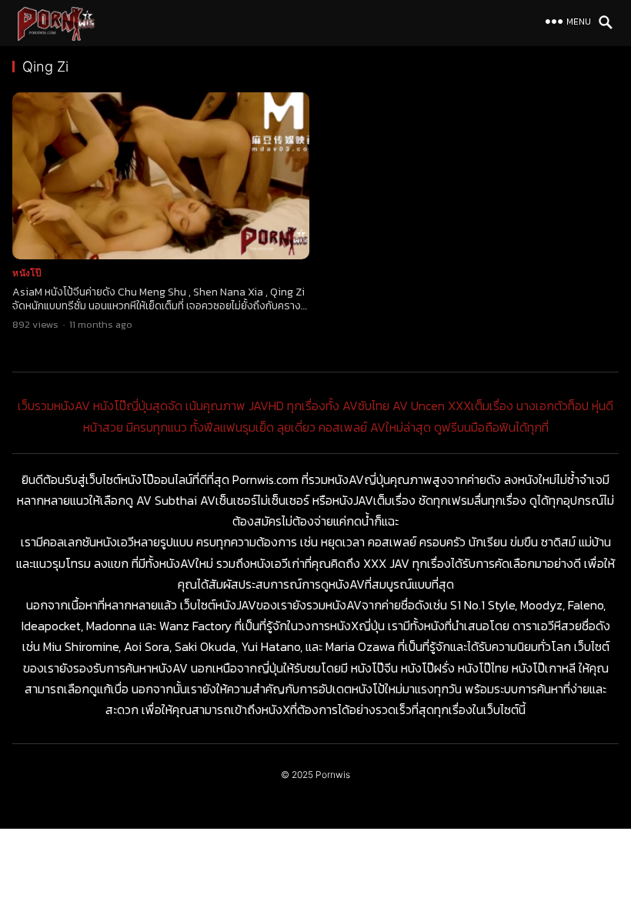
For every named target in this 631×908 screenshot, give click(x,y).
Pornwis (333, 774)
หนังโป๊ (27, 273)
